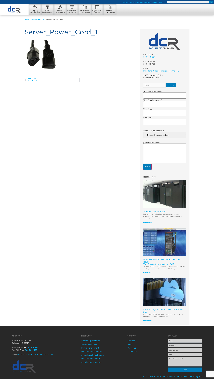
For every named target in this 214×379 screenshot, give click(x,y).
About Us (132, 348)
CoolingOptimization (34, 11)
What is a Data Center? (154, 212)
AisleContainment (47, 11)
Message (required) (151, 142)
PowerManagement (60, 11)
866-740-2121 (149, 57)
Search (171, 85)
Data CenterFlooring (97, 11)
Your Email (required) (152, 100)
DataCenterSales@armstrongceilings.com (134, 2)
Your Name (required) (152, 91)
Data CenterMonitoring (72, 11)
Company (147, 118)
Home (27, 20)
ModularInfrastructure (109, 11)
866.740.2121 (152, 2)
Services (131, 341)
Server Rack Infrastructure (92, 355)
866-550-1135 (31, 350)
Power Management (90, 348)
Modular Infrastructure (91, 362)
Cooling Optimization (90, 341)
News (130, 344)
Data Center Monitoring (91, 351)
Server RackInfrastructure (84, 11)
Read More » (147, 222)
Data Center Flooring (90, 359)
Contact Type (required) (154, 131)
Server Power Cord (38, 20)
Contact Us (132, 351)
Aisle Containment (89, 344)
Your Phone (148, 109)
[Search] (211, 2)
